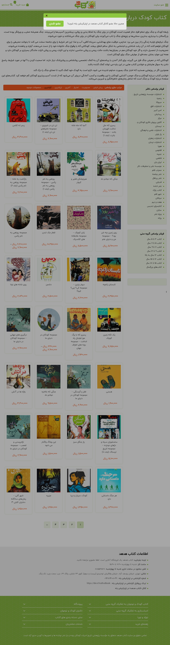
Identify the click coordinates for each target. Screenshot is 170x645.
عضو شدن (55, 23)
